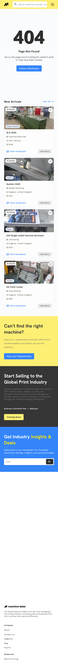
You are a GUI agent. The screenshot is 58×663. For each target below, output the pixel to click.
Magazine (8, 639)
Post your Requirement (19, 356)
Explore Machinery (29, 68)
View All (48, 101)
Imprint (7, 647)
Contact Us (9, 634)
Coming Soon (14, 417)
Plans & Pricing (11, 659)
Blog (6, 643)
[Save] (50, 110)
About (7, 630)
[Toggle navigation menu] (52, 4)
